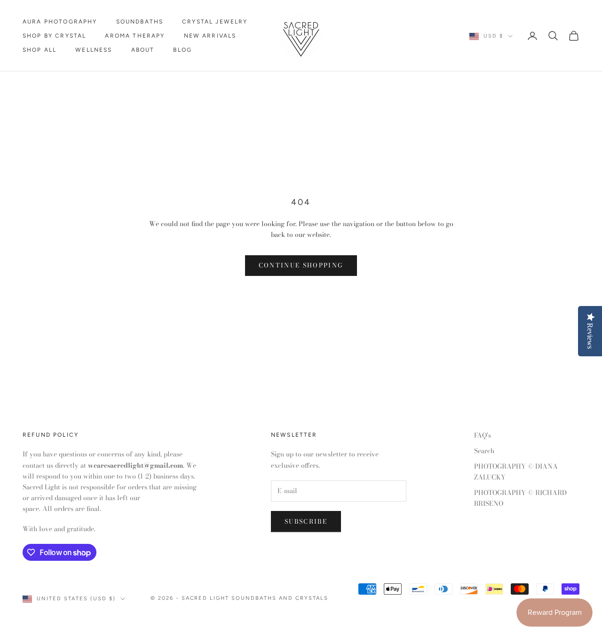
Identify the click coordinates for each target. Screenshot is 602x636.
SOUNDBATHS (140, 21)
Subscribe (306, 521)
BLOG (182, 50)
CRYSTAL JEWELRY (214, 21)
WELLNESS (93, 50)
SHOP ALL (39, 50)
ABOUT (143, 50)
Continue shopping (301, 265)
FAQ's (482, 435)
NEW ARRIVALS (210, 35)
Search (484, 451)
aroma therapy (135, 35)
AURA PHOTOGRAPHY (60, 21)
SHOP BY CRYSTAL (54, 35)
